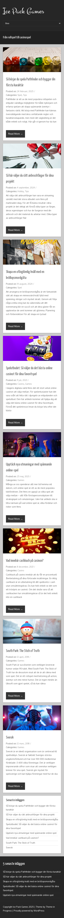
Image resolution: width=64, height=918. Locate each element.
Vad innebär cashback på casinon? (24, 560)
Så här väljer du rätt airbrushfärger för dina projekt (30, 814)
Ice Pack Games (23, 11)
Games (28, 384)
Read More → (15, 133)
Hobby (21, 191)
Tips (25, 95)
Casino (21, 384)
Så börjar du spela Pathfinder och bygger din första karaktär (32, 871)
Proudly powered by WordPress (29, 910)
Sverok (10, 737)
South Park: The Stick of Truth (23, 651)
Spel (20, 95)
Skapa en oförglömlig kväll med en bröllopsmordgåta (32, 819)
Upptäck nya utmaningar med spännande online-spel (31, 833)
